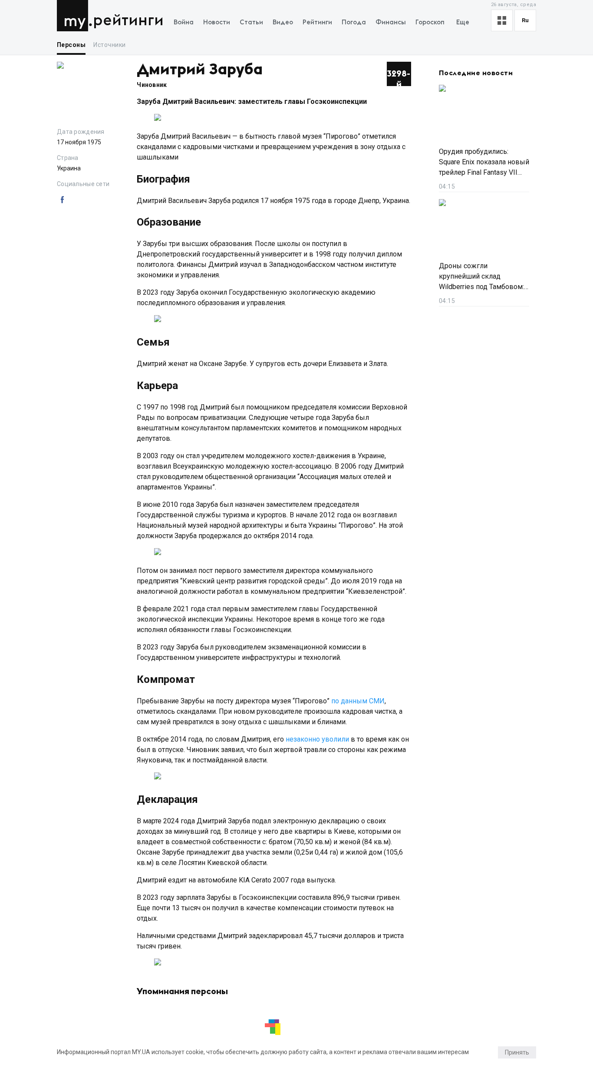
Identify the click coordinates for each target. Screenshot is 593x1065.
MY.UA (74, 15)
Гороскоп (430, 22)
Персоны (71, 44)
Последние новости (476, 73)
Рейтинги (128, 20)
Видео (283, 22)
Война (184, 22)
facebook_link (62, 200)
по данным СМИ (358, 701)
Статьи (251, 22)
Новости (216, 22)
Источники (109, 44)
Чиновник (152, 84)
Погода (354, 22)
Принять (517, 1052)
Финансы (391, 22)
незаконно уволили (317, 739)
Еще (462, 22)
